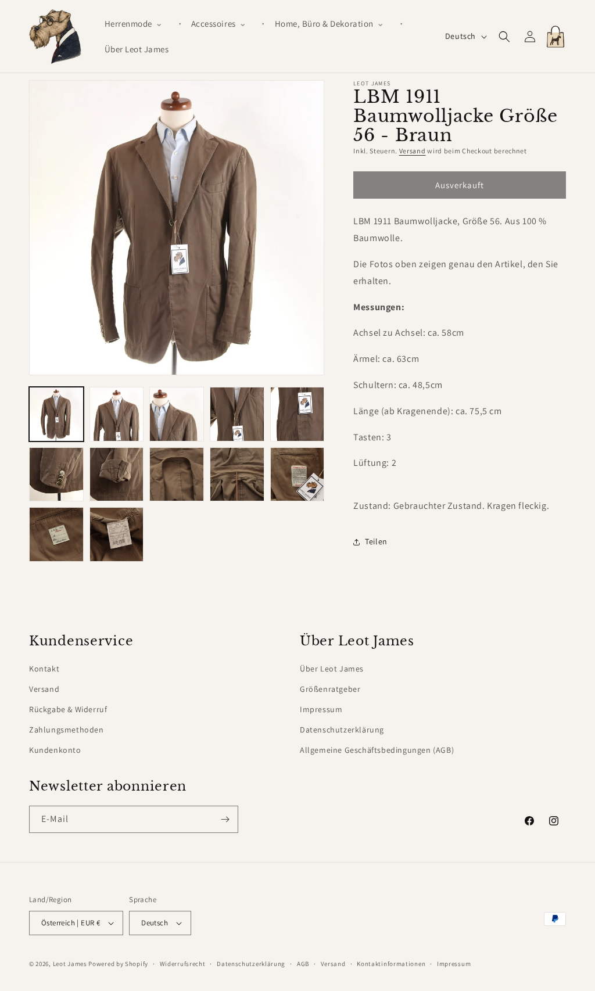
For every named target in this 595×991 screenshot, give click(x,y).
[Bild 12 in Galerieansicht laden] (116, 534)
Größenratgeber (330, 689)
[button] (138, 24)
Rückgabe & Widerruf (68, 709)
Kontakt (44, 668)
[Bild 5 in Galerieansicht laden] (297, 414)
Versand (412, 150)
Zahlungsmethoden (66, 729)
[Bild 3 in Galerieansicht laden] (176, 414)
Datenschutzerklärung (342, 729)
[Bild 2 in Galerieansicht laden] (116, 414)
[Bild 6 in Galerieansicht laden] (56, 474)
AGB (303, 964)
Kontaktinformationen (391, 964)
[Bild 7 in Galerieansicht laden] (116, 474)
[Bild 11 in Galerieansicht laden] (56, 534)
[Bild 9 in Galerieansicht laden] (237, 474)
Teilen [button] (376, 541)
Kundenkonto (55, 750)
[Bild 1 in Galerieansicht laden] (56, 414)
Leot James (70, 964)
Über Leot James (332, 668)
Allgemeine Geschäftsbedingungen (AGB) (377, 750)
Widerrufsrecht (183, 964)
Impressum (321, 709)
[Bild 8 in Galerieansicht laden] (176, 474)
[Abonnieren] (225, 819)
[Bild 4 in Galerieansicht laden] (237, 414)
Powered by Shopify (118, 964)
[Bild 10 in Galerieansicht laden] (297, 474)
